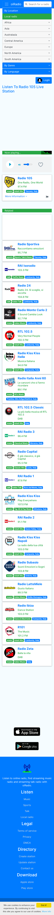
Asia (6, 28)
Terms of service (27, 830)
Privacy (27, 836)
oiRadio (16, 4)
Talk (27, 811)
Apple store (27, 882)
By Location (11, 10)
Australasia (10, 34)
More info (46, 911)
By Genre (9, 65)
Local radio (10, 16)
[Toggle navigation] (6, 4)
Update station (27, 862)
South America (12, 59)
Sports (27, 805)
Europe (8, 46)
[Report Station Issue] (48, 196)
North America (12, 53)
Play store (27, 887)
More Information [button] (15, 196)
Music (27, 799)
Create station (27, 856)
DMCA (27, 842)
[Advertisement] (27, 123)
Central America (13, 40)
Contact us (27, 868)
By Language (11, 71)
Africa (7, 22)
